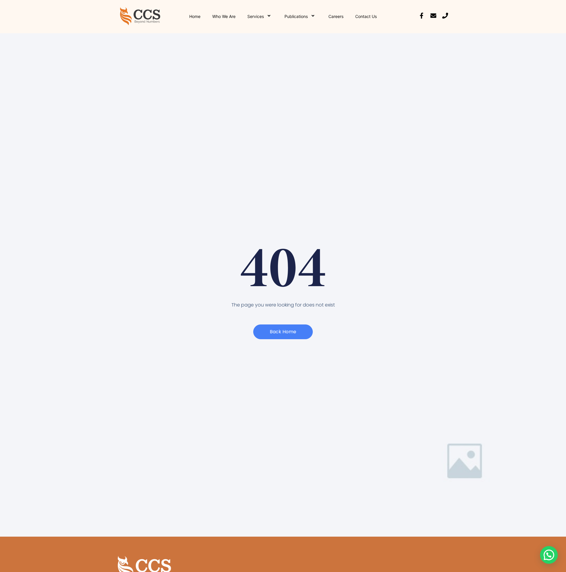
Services (255, 16)
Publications (296, 16)
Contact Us (366, 16)
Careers (335, 16)
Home (194, 16)
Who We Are (224, 16)
